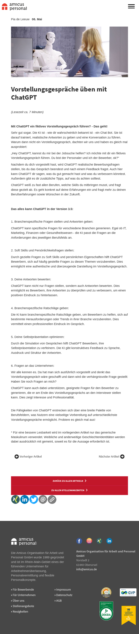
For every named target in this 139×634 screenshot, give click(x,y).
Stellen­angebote (23, 606)
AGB (59, 600)
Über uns (18, 600)
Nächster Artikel (109, 456)
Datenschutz (64, 595)
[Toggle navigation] (131, 7)
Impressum (63, 589)
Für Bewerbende (23, 589)
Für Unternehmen (24, 595)
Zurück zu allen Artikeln (68, 480)
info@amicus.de (86, 569)
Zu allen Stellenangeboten (67, 490)
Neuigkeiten (20, 611)
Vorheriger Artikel (31, 456)
